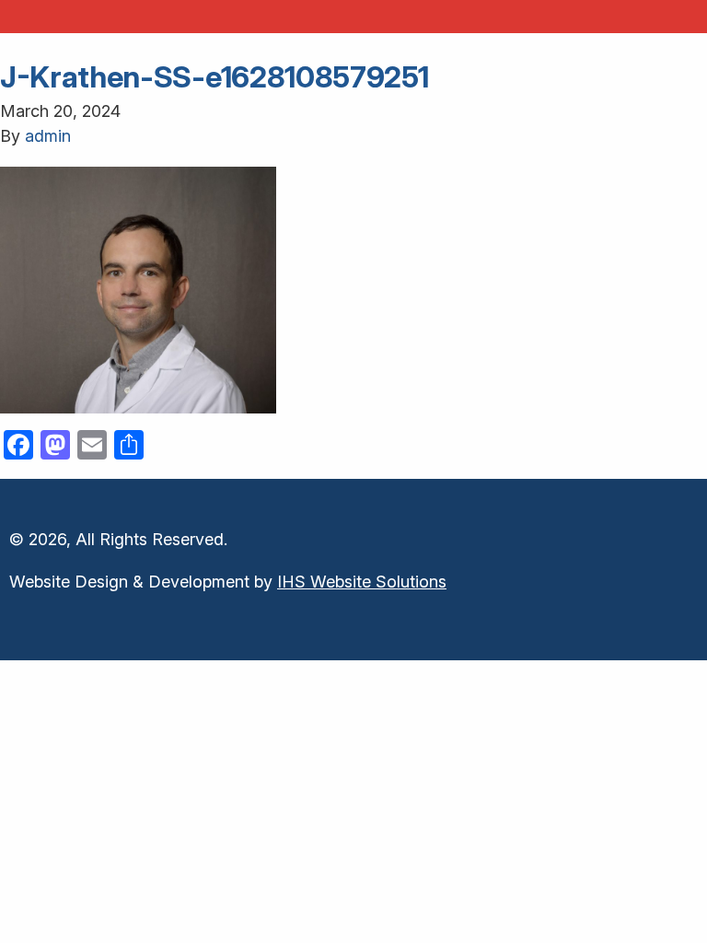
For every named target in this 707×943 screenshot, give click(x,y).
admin (48, 136)
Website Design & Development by (227, 581)
